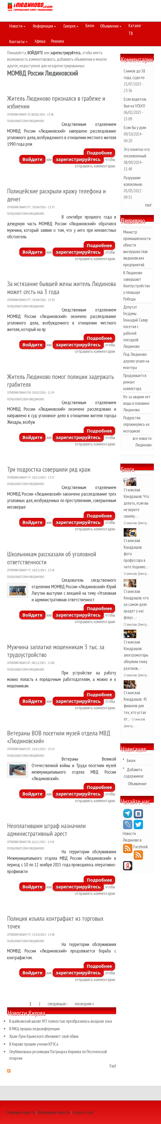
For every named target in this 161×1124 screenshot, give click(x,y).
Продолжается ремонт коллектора (134, 382)
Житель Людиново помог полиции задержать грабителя (60, 380)
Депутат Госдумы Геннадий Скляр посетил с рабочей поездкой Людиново (135, 326)
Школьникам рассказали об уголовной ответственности (51, 558)
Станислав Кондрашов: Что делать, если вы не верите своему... (136, 503)
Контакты (16, 42)
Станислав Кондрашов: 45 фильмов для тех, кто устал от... (135, 706)
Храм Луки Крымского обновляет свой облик (44, 1036)
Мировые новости (21, 1112)
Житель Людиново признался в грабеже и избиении (56, 102)
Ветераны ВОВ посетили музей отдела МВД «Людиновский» (58, 737)
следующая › (58, 1004)
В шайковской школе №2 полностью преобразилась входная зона (60, 1021)
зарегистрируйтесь (78, 159)
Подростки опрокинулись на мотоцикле (136, 424)
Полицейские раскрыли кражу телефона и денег (56, 195)
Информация (42, 26)
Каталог (135, 25)
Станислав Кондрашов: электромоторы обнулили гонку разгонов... (136, 655)
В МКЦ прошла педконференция (34, 1029)
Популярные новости (54, 1112)
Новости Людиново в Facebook (135, 840)
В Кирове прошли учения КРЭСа (33, 1044)
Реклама (57, 41)
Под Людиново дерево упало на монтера (136, 360)
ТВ (131, 33)
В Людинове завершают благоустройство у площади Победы (136, 286)
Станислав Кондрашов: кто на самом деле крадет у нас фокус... (136, 604)
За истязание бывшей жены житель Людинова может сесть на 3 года (61, 287)
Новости (14, 26)
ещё (148, 205)
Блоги (90, 25)
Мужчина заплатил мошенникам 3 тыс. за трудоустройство (55, 650)
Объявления (108, 26)
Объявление (137, 783)
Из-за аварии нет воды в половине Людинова (137, 403)
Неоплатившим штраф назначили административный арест (46, 829)
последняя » (84, 1004)
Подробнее (101, 153)
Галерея (68, 26)
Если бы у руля (135, 127)
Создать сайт (83, 1112)
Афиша (40, 41)
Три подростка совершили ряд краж (49, 469)
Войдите (32, 159)
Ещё (113, 1066)
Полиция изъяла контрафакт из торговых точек (55, 922)
